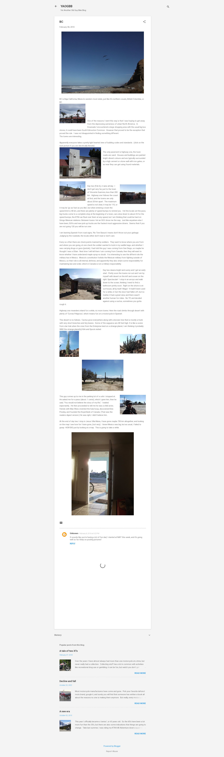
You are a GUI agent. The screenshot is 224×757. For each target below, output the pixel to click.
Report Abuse (112, 751)
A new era (65, 711)
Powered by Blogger (112, 746)
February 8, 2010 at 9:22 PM (89, 533)
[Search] (168, 7)
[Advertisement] (161, 55)
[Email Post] (61, 523)
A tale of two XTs (69, 651)
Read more (140, 673)
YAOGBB (66, 6)
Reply (72, 544)
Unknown (74, 533)
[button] (144, 22)
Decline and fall (68, 681)
